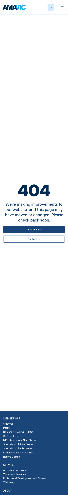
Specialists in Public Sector (18, 448)
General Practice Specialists (18, 452)
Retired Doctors (11, 456)
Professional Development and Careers (24, 478)
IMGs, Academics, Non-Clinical (19, 440)
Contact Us (34, 239)
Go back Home (34, 229)
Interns (7, 427)
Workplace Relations (14, 474)
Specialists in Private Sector (18, 444)
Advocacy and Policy (14, 470)
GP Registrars (10, 436)
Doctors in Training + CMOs (18, 432)
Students (8, 423)
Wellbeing (8, 482)
